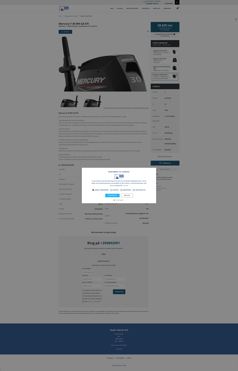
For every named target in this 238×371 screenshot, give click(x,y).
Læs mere (125, 185)
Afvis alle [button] (127, 195)
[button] (119, 200)
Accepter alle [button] (112, 195)
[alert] (119, 185)
